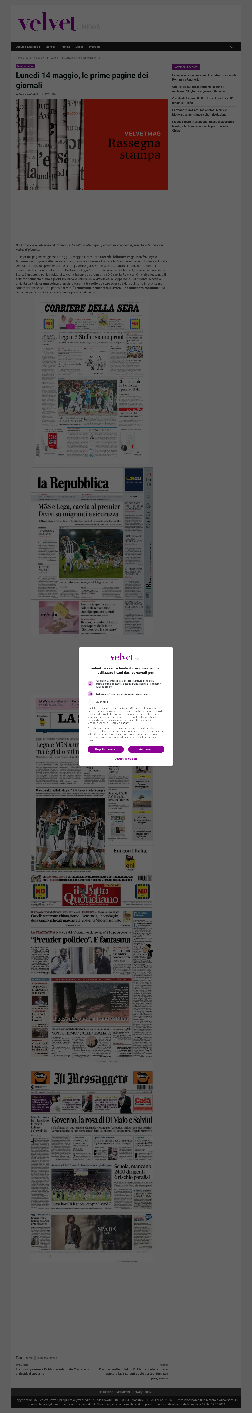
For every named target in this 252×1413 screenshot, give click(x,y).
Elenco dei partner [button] (119, 723)
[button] (126, 702)
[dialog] (126, 706)
